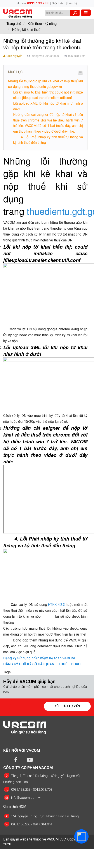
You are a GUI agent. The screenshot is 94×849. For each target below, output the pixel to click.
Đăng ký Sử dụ (14, 658)
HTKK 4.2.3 (56, 605)
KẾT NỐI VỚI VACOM (21, 750)
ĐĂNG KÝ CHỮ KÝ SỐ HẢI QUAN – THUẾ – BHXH (41, 664)
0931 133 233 (38, 3)
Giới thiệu (58, 3)
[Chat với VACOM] (81, 836)
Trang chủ (14, 24)
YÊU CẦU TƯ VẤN (67, 706)
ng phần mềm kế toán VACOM (50, 658)
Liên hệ (72, 3)
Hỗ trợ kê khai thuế (26, 30)
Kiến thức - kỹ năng (42, 24)
